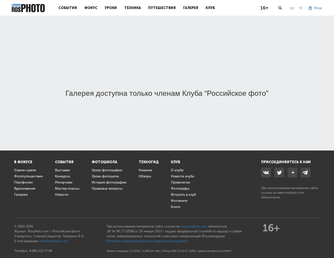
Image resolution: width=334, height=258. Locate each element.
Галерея (190, 8)
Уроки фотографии (107, 170)
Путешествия (162, 8)
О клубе (177, 170)
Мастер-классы (67, 188)
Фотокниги (179, 201)
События (67, 8)
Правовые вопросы (107, 188)
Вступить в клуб (183, 194)
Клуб (210, 8)
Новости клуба (182, 176)
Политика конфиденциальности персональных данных (147, 241)
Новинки (145, 170)
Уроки (111, 8)
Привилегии (180, 182)
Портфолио (23, 182)
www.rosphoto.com (290, 192)
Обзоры (145, 176)
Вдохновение (24, 188)
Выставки (62, 170)
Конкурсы (62, 176)
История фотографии (109, 182)
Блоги (175, 207)
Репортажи (63, 182)
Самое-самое (25, 170)
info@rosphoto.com (53, 241)
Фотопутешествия (28, 176)
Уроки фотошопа (105, 176)
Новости (61, 194)
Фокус (90, 8)
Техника (132, 8)
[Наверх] (327, 242)
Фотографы (180, 188)
